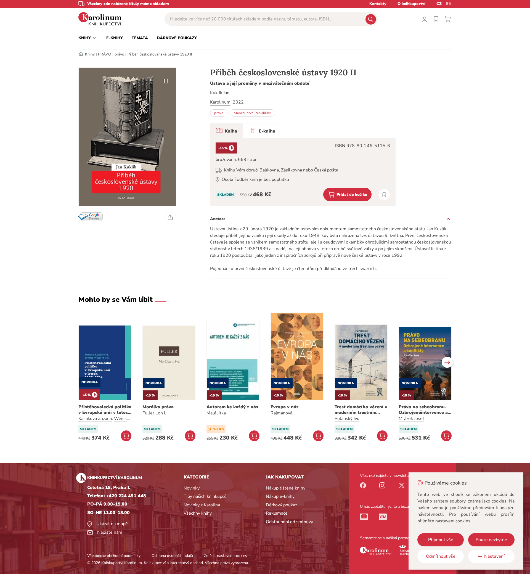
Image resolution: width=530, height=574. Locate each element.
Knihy (90, 54)
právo (119, 54)
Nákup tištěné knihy (285, 488)
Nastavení (494, 556)
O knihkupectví (411, 3)
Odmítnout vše (440, 556)
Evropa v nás (284, 407)
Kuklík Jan (219, 93)
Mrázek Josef (411, 419)
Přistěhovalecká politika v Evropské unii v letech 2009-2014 (104, 409)
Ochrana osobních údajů (172, 555)
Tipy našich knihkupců (205, 496)
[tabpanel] (303, 172)
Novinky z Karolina (202, 505)
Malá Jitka (216, 413)
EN (449, 3)
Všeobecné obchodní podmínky (114, 555)
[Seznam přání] (436, 19)
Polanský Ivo (347, 419)
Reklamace (277, 513)
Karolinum (220, 102)
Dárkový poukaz (281, 505)
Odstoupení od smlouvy (289, 522)
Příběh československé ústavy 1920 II (160, 54)
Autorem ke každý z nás (232, 407)
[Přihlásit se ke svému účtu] (424, 19)
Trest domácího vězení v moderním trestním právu (361, 409)
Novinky (192, 488)
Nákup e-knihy (280, 496)
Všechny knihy (198, 513)
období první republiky (252, 113)
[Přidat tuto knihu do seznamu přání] (384, 194)
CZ (439, 3)
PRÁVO (104, 54)
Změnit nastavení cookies (225, 555)
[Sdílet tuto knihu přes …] (170, 217)
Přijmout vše (440, 540)
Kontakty (377, 3)
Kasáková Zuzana (95, 419)
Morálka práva (158, 407)
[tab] (226, 130)
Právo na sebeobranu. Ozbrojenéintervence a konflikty (423, 409)
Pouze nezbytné (491, 540)
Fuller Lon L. (155, 413)
